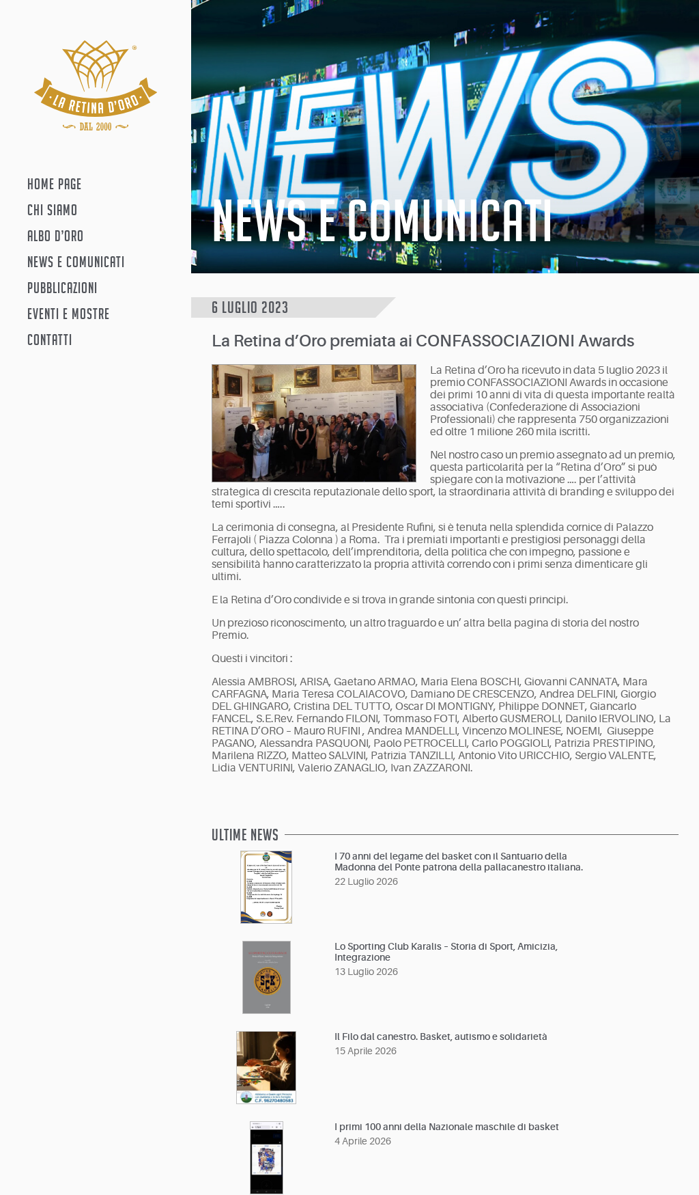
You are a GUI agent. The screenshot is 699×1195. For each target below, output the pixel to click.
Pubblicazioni (62, 287)
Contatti (49, 339)
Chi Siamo (52, 210)
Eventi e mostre (68, 313)
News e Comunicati (76, 261)
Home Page (54, 184)
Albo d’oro (55, 236)
